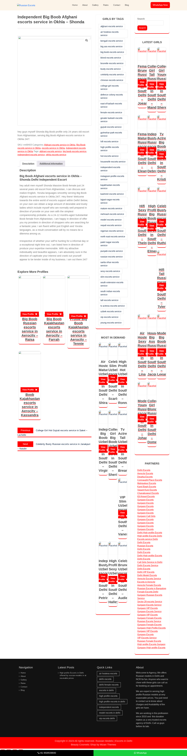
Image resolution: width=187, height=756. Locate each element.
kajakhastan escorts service (110, 187)
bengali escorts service (111, 41)
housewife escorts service (113, 161)
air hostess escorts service (109, 33)
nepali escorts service (111, 225)
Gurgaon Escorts (145, 500)
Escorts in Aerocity (146, 582)
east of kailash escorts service (111, 105)
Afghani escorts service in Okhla (59, 145)
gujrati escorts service (111, 127)
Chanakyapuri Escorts (148, 493)
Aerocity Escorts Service (149, 578)
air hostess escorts (108, 673)
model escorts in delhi (109, 713)
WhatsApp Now (160, 5)
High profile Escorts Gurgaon (151, 644)
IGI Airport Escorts (146, 496)
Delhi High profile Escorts (149, 532)
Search (141, 19)
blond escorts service (110, 58)
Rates (106, 5)
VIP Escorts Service (147, 638)
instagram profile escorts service (112, 178)
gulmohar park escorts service (111, 134)
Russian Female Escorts (149, 641)
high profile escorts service (109, 149)
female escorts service (111, 112)
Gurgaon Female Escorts (149, 618)
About (84, 5)
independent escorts (109, 707)
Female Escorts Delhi (147, 592)
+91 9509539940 (47, 753)
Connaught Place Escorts (149, 480)
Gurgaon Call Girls (146, 516)
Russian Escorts (145, 546)
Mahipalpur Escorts (146, 483)
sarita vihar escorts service (109, 264)
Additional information (51, 163)
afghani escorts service (50, 151)
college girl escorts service (109, 87)
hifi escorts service (109, 141)
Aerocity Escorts (145, 473)
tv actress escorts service (112, 306)
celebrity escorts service (112, 74)
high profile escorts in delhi (112, 701)
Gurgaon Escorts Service (149, 605)
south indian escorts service (110, 293)
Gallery (95, 5)
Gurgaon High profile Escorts (151, 647)
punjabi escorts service (111, 251)
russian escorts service (111, 257)
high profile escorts (108, 696)
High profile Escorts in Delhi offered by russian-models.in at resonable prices (73, 675)
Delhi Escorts (143, 470)
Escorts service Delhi (147, 539)
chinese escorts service (111, 80)
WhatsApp (141, 753)
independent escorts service (31, 155)
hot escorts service (109, 156)
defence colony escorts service (111, 96)
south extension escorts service (111, 284)
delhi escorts (105, 679)
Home (75, 5)
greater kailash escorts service (111, 120)
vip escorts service (109, 317)
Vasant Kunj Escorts (147, 490)
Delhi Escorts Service (147, 565)
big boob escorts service (74, 151)
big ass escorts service (111, 46)
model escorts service (111, 220)
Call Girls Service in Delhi (149, 562)
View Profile (28, 314)
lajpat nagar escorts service (110, 201)
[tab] (28, 164)
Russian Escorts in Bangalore (151, 588)
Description (28, 163)
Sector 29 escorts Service (149, 601)
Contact (116, 5)
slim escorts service (110, 277)
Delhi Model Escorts (147, 575)
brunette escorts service (111, 63)
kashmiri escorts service (112, 194)
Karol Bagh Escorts (146, 486)
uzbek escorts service (110, 311)
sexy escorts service (110, 271)
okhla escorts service (56, 155)
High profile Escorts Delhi (149, 536)
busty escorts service (110, 69)
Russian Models (104, 741)
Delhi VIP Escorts (145, 572)
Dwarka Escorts (145, 477)
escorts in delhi (106, 690)
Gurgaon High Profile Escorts (151, 628)
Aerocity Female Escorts (149, 585)
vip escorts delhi (107, 718)
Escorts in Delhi (123, 741)
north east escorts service (112, 236)
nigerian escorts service (111, 231)
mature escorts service (111, 208)
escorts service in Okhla (53, 148)
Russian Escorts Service (149, 621)
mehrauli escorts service (112, 214)
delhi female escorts (109, 685)
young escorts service (111, 323)
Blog (127, 5)
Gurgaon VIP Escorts (147, 608)
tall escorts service (109, 300)
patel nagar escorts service (109, 244)
